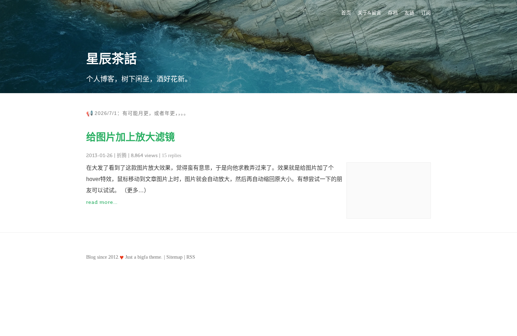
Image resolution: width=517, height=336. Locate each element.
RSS (190, 257)
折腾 (122, 155)
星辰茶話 (111, 59)
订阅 (426, 12)
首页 (346, 12)
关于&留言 (369, 12)
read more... (101, 202)
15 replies (171, 155)
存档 (393, 12)
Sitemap (174, 257)
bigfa (143, 257)
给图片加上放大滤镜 (130, 137)
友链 (409, 12)
